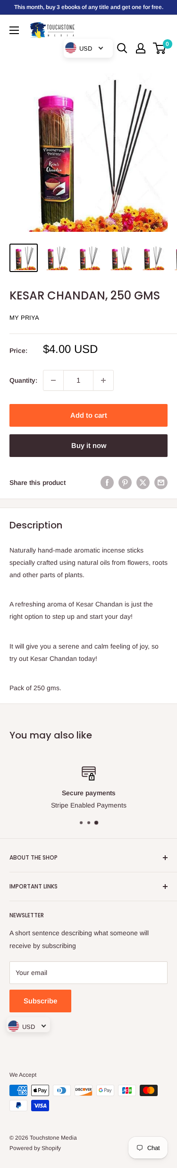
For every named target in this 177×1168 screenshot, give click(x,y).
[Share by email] (161, 482)
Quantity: (23, 380)
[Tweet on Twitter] (143, 482)
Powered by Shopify (35, 1148)
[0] (160, 48)
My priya (24, 317)
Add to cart (88, 415)
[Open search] (122, 48)
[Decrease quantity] (53, 380)
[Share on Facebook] (107, 482)
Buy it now (88, 445)
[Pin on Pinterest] (125, 482)
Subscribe (40, 1001)
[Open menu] (14, 30)
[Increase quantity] (103, 380)
